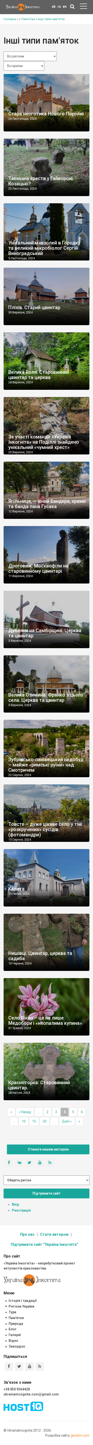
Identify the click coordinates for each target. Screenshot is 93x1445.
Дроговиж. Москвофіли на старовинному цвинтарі (38, 568)
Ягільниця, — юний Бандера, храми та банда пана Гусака (47, 503)
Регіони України (21, 1306)
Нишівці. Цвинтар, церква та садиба (40, 955)
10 (24, 1121)
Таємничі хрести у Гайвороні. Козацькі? (41, 181)
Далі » (67, 1121)
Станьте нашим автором (48, 1149)
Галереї (15, 1335)
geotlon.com (80, 1435)
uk (54, 6)
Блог (13, 1329)
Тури (12, 1312)
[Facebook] (9, 1366)
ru (59, 6)
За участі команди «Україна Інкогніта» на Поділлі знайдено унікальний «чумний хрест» (43, 442)
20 (44, 1121)
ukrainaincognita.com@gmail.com (31, 1394)
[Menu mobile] (83, 7)
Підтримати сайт (46, 1193)
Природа (16, 1324)
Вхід (15, 1204)
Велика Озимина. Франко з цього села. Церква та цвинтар (45, 697)
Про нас (27, 1234)
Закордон (17, 1346)
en (65, 6)
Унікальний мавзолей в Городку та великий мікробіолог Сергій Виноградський (44, 248)
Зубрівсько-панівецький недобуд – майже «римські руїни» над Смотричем (45, 765)
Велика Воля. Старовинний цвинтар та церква (38, 374)
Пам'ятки (16, 1318)
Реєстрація (21, 1210)
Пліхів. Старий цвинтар (34, 307)
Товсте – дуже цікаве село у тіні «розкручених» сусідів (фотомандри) (45, 829)
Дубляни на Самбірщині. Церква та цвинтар (44, 633)
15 (34, 1121)
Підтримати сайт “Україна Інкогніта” (44, 1244)
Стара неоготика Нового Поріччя (46, 114)
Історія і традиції (22, 1301)
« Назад (25, 1112)
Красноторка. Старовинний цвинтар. (39, 1085)
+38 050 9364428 (17, 1389)
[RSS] (40, 1366)
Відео (13, 1341)
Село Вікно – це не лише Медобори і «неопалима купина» (45, 1020)
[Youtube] (29, 1366)
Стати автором (54, 1234)
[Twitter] (19, 1366)
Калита (16, 889)
